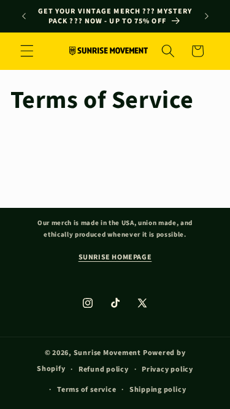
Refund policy (104, 369)
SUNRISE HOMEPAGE (115, 257)
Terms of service (86, 389)
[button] (27, 51)
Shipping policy (157, 389)
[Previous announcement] (23, 16)
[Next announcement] (206, 16)
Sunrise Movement (107, 353)
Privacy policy (167, 369)
